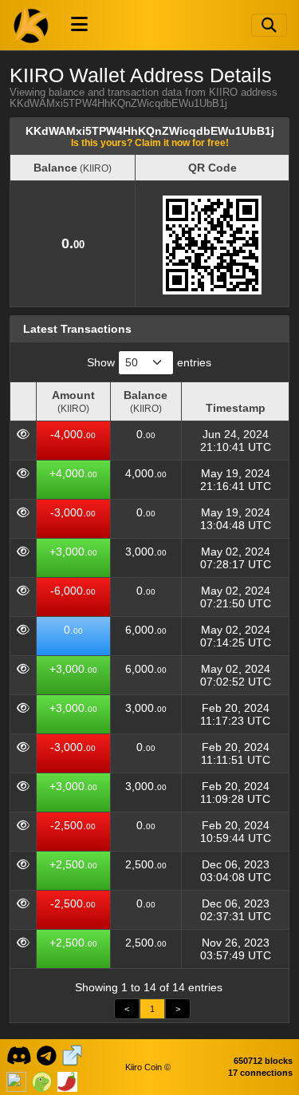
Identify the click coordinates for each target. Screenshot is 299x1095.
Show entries (149, 362)
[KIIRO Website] (72, 1054)
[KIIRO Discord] (19, 1054)
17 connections (260, 1072)
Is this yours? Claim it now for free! (150, 142)
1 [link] (152, 1009)
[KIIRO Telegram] (47, 1054)
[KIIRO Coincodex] (16, 1080)
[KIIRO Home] (32, 25)
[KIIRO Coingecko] (41, 1080)
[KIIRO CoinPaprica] (67, 1080)
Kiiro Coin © (148, 1067)
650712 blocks (263, 1060)
